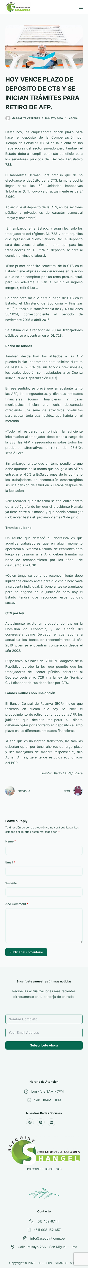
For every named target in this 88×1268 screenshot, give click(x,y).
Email (10, 862)
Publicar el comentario (26, 952)
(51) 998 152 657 (47, 1230)
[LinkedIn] (51, 1122)
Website (11, 883)
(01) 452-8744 (47, 1221)
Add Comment (16, 904)
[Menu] (81, 7)
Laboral (73, 118)
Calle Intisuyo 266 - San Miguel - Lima (47, 1247)
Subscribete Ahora (44, 1045)
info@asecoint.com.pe (47, 1238)
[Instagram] (41, 1122)
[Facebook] (30, 1122)
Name (10, 841)
